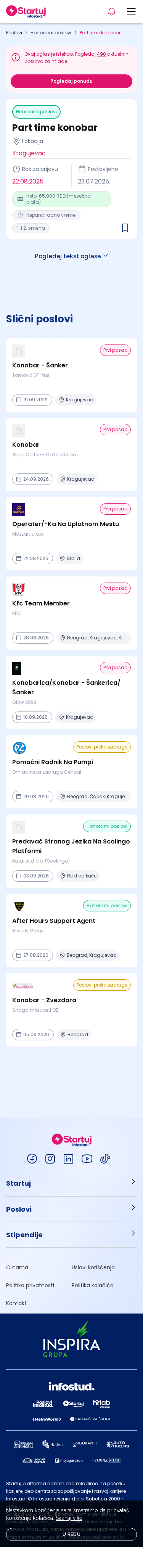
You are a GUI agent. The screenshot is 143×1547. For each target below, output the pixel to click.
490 (101, 54)
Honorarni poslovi (51, 32)
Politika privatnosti (30, 1285)
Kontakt (16, 1303)
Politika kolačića (93, 1285)
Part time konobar (100, 32)
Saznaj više (69, 1518)
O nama (17, 1267)
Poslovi (14, 32)
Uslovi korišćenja (93, 1267)
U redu (71, 1534)
